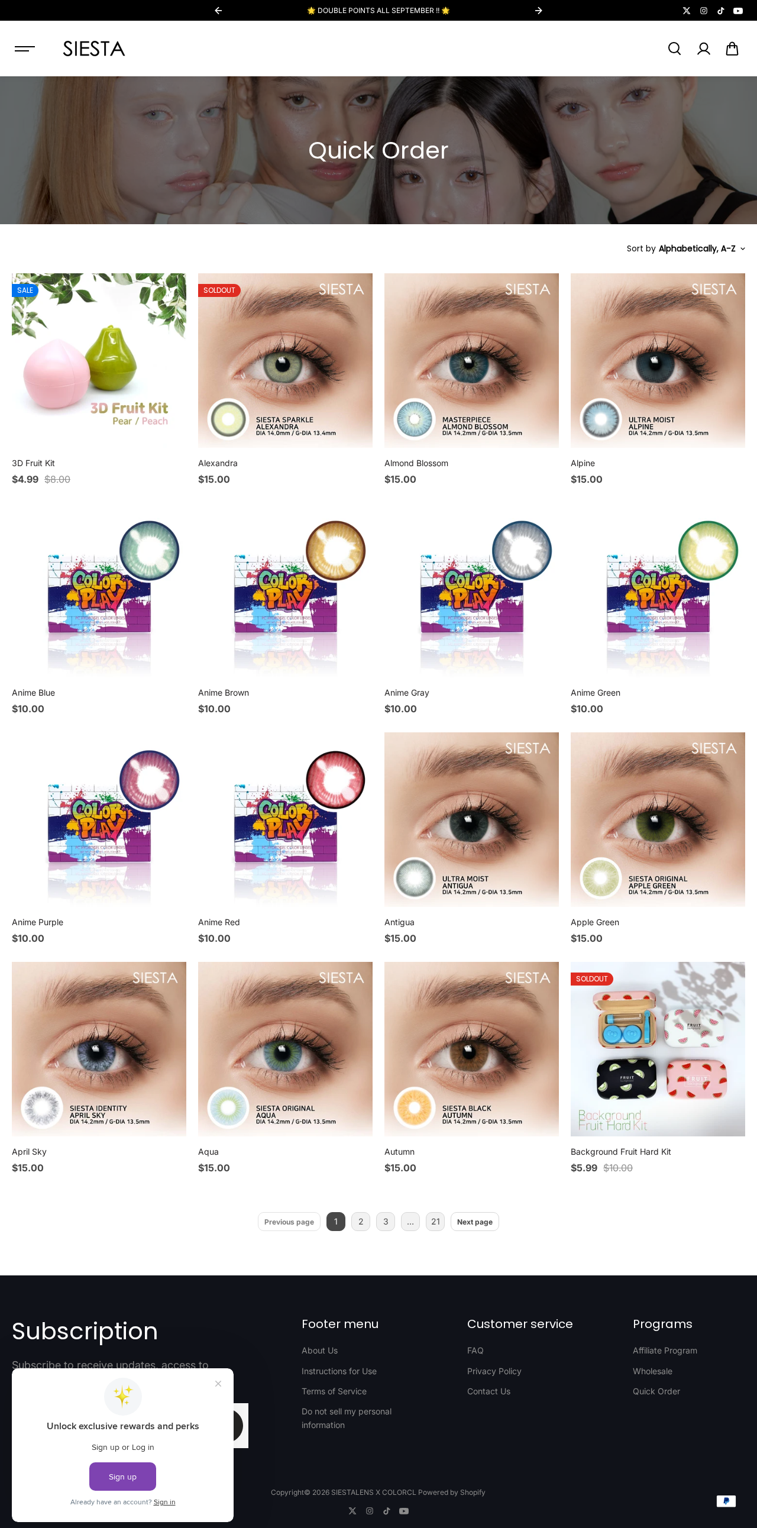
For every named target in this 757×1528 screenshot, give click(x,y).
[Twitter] (687, 11)
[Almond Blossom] (471, 360)
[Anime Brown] (285, 590)
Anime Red (219, 922)
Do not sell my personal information (347, 1417)
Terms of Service (334, 1391)
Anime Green (595, 692)
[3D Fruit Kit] (99, 360)
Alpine (583, 463)
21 (435, 1221)
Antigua (399, 922)
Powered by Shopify (452, 1492)
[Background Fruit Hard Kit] (658, 1049)
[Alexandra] (285, 360)
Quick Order (656, 1391)
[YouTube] (738, 11)
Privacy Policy (494, 1371)
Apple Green (595, 922)
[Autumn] (471, 1049)
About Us (320, 1350)
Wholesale (652, 1371)
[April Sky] (99, 1049)
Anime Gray (406, 692)
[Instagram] (704, 11)
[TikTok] (721, 11)
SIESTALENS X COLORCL (373, 1492)
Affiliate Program (665, 1350)
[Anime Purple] (99, 819)
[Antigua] (471, 819)
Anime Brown (223, 692)
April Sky (29, 1151)
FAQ (475, 1350)
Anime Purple (37, 922)
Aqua (208, 1151)
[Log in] (703, 48)
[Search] (674, 48)
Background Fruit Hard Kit (621, 1151)
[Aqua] (285, 1049)
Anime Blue (33, 692)
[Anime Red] (285, 819)
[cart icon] (732, 48)
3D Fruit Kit (33, 463)
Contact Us (488, 1391)
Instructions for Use (339, 1371)
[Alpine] (658, 360)
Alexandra (218, 463)
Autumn (399, 1151)
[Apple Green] (658, 819)
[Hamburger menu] (25, 48)
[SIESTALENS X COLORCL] (94, 48)
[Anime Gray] (471, 590)
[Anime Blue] (99, 590)
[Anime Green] (658, 590)
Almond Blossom (416, 463)
